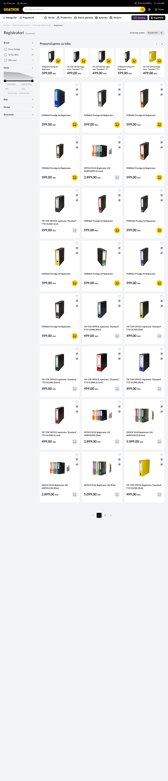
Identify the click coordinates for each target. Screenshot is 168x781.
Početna (7, 25)
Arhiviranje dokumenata (42, 25)
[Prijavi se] (149, 9)
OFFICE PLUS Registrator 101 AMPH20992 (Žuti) (97, 433)
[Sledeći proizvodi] (162, 44)
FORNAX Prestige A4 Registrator (56, 115)
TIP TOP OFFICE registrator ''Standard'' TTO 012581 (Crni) (59, 222)
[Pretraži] (142, 9)
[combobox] (84, 9)
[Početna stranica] (11, 9)
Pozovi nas (11, 3)
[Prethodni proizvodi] (156, 44)
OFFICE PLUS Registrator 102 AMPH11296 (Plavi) (55, 486)
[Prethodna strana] (93, 515)
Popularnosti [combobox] (153, 33)
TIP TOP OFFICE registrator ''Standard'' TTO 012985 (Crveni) (59, 433)
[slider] (5, 81)
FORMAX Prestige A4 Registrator (141, 221)
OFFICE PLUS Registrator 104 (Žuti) (99, 485)
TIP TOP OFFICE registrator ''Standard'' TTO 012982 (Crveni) (101, 381)
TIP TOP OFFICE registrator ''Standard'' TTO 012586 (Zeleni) (59, 381)
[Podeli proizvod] (77, 94)
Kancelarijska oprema (21, 25)
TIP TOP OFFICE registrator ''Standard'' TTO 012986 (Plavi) (101, 328)
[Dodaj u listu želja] (77, 84)
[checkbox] (5, 49)
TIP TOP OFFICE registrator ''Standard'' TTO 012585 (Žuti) (143, 328)
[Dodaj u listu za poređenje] (77, 89)
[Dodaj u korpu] (58, 61)
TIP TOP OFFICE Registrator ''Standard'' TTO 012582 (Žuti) (144, 486)
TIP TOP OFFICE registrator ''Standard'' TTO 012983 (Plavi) (143, 381)
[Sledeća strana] (111, 515)
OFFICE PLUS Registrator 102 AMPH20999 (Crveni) (97, 169)
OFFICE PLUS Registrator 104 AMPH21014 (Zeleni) (139, 433)
